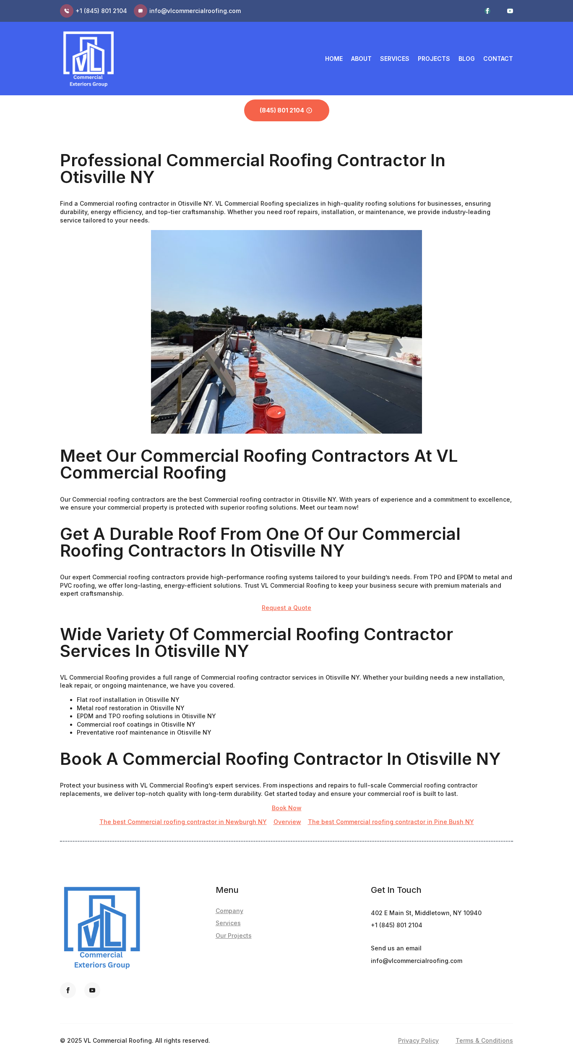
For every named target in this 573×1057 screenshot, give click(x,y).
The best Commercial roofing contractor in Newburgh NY (183, 821)
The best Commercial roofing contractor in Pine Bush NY (391, 821)
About (361, 58)
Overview (287, 821)
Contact (498, 58)
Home (334, 58)
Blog (466, 58)
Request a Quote (286, 607)
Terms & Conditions (484, 1040)
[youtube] (510, 11)
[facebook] (487, 11)
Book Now (287, 807)
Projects (434, 58)
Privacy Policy (418, 1040)
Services (394, 58)
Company (229, 910)
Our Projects (234, 935)
